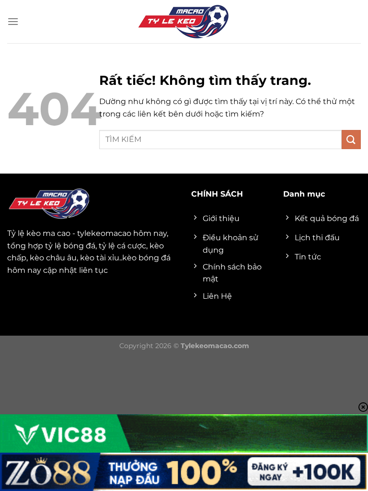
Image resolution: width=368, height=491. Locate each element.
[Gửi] (351, 139)
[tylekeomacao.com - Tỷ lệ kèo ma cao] (184, 22)
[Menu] (13, 21)
